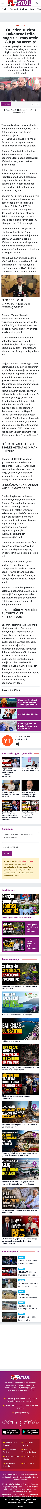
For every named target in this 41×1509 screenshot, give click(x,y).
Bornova (22, 1487)
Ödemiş (24, 1497)
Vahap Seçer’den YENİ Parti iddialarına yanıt (30, 770)
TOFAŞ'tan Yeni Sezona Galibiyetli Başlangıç (28, 1262)
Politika (23, 9)
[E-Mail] (17, 744)
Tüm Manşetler (30, 1456)
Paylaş (7, 104)
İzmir (4, 9)
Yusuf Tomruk (11, 110)
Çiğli (5, 1489)
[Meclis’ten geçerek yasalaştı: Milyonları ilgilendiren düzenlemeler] (30, 805)
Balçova (18, 1484)
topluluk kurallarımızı (24, 861)
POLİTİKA (20, 25)
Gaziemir (22, 1489)
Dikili (10, 1489)
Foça (16, 1489)
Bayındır (26, 1484)
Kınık (20, 1494)
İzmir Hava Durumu (27, 1443)
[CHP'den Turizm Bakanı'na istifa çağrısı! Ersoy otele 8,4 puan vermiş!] (20, 89)
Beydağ (14, 1487)
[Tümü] (38, 1251)
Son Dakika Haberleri (9, 1465)
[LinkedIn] (20, 1422)
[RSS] (20, 1425)
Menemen (7, 1497)
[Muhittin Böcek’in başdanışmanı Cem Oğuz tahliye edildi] (30, 785)
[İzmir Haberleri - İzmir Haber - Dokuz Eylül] (19, 3)
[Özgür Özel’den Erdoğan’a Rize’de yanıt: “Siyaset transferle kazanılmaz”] (11, 762)
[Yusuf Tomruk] (7, 740)
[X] (8, 1422)
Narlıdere (16, 1497)
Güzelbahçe (31, 1489)
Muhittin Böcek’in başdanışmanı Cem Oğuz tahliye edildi (29, 794)
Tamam (20, 1506)
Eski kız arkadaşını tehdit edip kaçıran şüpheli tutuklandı (28, 1307)
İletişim (17, 1480)
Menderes (34, 1494)
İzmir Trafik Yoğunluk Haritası (29, 1451)
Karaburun (20, 1492)
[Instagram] (16, 1422)
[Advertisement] (20, 1346)
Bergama (6, 1487)
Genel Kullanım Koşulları (22, 1477)
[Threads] (33, 1422)
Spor (32, 9)
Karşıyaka (30, 1492)
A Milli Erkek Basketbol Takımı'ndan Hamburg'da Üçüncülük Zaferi (28, 1273)
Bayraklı (34, 1484)
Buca (29, 1487)
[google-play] (30, 1432)
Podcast (24, 1480)
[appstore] (10, 1432)
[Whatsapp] (37, 1422)
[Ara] (37, 3)
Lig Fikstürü (6, 1477)
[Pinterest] (12, 1422)
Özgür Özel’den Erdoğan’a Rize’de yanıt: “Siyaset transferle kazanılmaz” (9, 772)
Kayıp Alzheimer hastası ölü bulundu (28, 1296)
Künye (35, 1477)
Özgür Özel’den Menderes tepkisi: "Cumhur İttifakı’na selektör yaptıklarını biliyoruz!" (10, 816)
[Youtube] (25, 1422)
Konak (25, 1494)
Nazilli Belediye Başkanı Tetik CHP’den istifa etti (10, 794)
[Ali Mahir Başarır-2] (20, 285)
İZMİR (4, 1484)
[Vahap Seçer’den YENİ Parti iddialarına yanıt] (30, 762)
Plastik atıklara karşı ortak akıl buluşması (28, 1319)
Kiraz (15, 1494)
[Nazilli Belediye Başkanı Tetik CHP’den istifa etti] (11, 785)
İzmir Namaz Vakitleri (10, 1451)
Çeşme (35, 1487)
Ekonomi (13, 9)
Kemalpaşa (6, 1494)
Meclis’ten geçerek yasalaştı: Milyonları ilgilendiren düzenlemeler (30, 815)
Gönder (7, 853)
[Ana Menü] (2, 3)
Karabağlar (10, 1492)
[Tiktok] (29, 1422)
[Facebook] (4, 1422)
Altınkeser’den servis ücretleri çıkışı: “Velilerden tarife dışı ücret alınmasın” (28, 1285)
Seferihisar (32, 1497)
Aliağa (11, 1484)
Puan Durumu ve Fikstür (11, 1457)
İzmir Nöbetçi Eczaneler (10, 1443)
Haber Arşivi (29, 1464)
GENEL (21, 1257)
